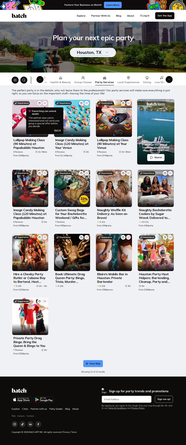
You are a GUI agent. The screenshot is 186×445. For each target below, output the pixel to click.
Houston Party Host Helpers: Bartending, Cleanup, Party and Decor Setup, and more (154, 278)
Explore (81, 15)
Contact (30, 416)
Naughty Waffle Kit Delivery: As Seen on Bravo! (112, 214)
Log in (146, 15)
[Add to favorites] (44, 103)
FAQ (14, 416)
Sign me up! (163, 399)
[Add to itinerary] (39, 103)
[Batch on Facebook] (38, 424)
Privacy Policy (138, 408)
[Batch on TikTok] (22, 424)
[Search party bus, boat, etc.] (23, 80)
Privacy (66, 432)
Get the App (165, 15)
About (130, 15)
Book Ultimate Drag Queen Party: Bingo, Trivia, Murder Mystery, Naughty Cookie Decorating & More (70, 278)
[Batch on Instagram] (15, 424)
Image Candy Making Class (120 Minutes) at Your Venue (71, 144)
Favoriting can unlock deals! (44, 112)
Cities (25, 408)
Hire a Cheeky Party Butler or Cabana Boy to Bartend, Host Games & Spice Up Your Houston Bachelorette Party (29, 278)
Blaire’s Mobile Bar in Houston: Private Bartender (112, 278)
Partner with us (39, 408)
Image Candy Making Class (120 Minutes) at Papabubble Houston (29, 214)
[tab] (60, 80)
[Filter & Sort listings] (15, 80)
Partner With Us (100, 15)
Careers (21, 416)
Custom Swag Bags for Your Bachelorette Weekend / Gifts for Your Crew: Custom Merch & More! (71, 214)
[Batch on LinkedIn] (30, 424)
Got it (57, 130)
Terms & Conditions (117, 408)
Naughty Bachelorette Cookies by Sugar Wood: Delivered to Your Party (155, 214)
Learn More (112, 4)
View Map (94, 363)
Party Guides (56, 408)
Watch (158, 157)
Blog (118, 15)
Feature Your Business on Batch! (83, 4)
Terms (74, 432)
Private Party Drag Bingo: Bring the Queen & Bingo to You (29, 342)
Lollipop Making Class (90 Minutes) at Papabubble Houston (29, 144)
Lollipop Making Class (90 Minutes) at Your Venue (112, 144)
